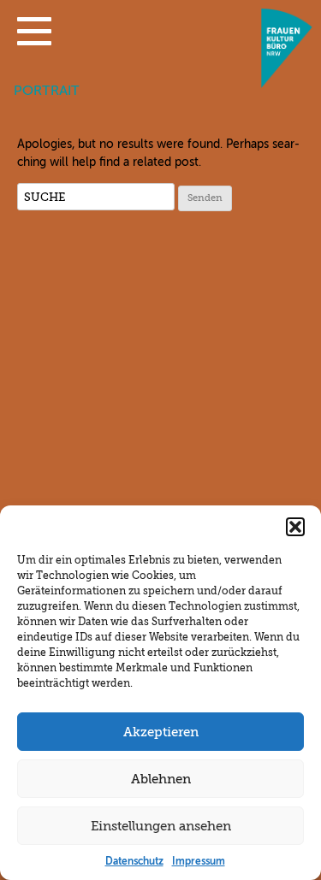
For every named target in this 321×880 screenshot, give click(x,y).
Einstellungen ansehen (161, 826)
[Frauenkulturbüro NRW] (286, 83)
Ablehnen (161, 779)
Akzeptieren (161, 732)
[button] (34, 35)
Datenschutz (134, 861)
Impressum (198, 861)
